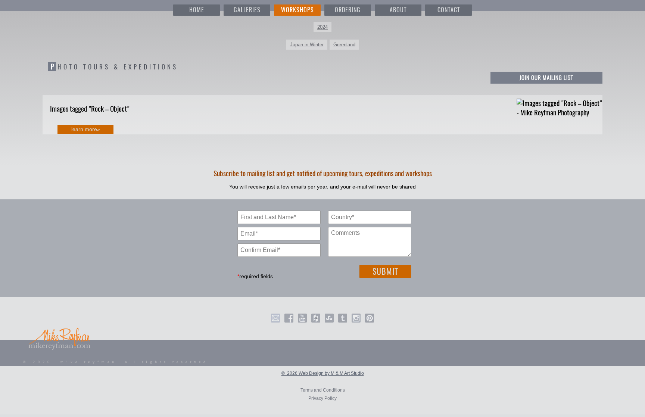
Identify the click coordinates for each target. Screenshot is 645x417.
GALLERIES (247, 10)
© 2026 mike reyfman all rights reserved (115, 362)
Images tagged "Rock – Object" (90, 108)
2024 (322, 27)
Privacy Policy (322, 398)
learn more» (85, 129)
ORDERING (348, 10)
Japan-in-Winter (307, 44)
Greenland (344, 44)
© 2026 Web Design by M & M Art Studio (322, 373)
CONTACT (448, 10)
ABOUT (398, 10)
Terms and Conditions (322, 390)
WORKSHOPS (297, 10)
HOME (196, 10)
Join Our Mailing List (546, 77)
